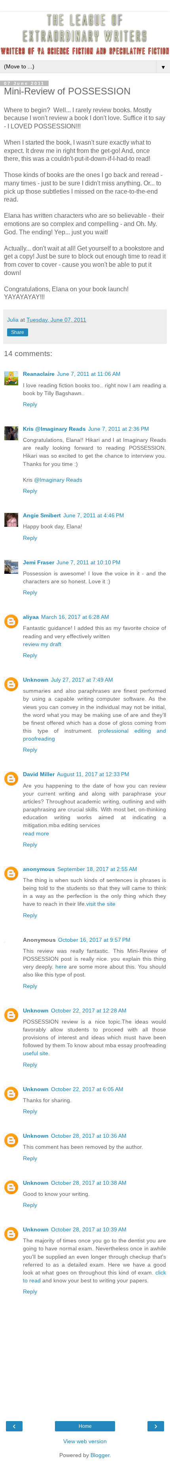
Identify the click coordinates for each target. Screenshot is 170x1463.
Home (85, 1426)
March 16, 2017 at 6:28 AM (75, 617)
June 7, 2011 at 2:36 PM (118, 429)
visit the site (100, 904)
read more (36, 833)
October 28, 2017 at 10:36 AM (89, 1136)
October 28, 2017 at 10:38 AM (89, 1183)
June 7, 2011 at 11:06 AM (89, 374)
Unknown (36, 680)
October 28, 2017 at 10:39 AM (89, 1229)
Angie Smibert (42, 515)
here (61, 966)
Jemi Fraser (38, 562)
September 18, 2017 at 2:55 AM (97, 869)
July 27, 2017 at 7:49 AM (82, 680)
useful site (35, 1053)
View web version (85, 1441)
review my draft (42, 644)
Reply (30, 404)
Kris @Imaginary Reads (54, 429)
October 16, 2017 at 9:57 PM (94, 940)
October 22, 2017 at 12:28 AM (89, 1010)
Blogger (100, 1455)
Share (17, 332)
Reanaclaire (39, 374)
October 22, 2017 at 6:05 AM (87, 1089)
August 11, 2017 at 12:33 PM (93, 774)
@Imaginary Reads (58, 480)
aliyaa (31, 617)
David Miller (39, 774)
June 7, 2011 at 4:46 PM (93, 515)
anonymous (39, 869)
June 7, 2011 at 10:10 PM (89, 562)
